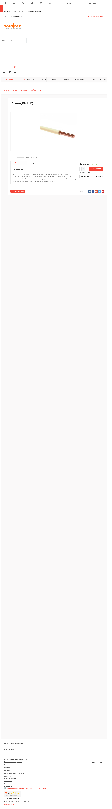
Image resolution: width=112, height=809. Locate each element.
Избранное (99, 176)
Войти (93, 16)
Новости (30, 80)
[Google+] (96, 191)
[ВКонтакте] (89, 191)
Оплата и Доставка (28, 11)
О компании (15, 11)
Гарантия (7, 767)
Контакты (38, 11)
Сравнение (86, 176)
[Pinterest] (103, 191)
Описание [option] (18, 163)
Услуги (66, 80)
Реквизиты (97, 80)
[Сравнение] (15, 72)
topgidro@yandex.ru (10, 804)
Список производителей (12, 765)
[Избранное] (10, 72)
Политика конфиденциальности (14, 773)
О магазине (80, 80)
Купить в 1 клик (84, 172)
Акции (54, 80)
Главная (7, 11)
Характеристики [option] (38, 163)
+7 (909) (13, 16)
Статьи (43, 80)
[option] (58, 141)
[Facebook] (93, 191)
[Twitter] (99, 191)
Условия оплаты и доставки (13, 762)
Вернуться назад (18, 191)
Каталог (9, 80)
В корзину (97, 169)
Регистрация (100, 16)
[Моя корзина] (4, 72)
